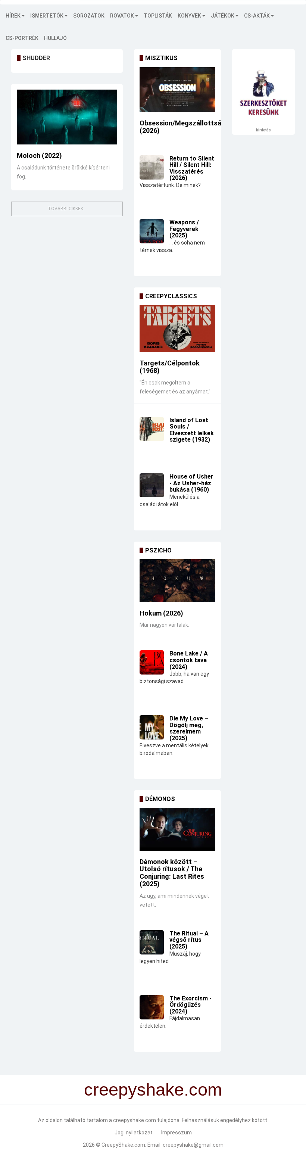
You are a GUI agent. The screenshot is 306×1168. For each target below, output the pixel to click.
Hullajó (55, 38)
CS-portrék (22, 38)
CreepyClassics (171, 296)
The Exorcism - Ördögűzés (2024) (190, 1005)
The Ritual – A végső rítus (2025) (189, 940)
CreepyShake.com (123, 1145)
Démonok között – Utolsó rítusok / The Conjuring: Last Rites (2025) (172, 873)
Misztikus (161, 58)
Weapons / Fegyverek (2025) (184, 229)
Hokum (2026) (161, 613)
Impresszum (176, 1133)
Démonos (160, 799)
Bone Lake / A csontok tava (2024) (188, 660)
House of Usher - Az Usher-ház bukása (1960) (191, 483)
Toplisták (158, 16)
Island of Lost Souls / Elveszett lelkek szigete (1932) (191, 430)
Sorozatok (88, 16)
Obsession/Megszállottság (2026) (182, 126)
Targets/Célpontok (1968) (170, 366)
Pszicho (158, 550)
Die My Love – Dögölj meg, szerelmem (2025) (188, 728)
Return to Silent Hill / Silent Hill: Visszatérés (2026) (191, 168)
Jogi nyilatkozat (134, 1133)
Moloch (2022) (39, 155)
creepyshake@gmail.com (193, 1145)
